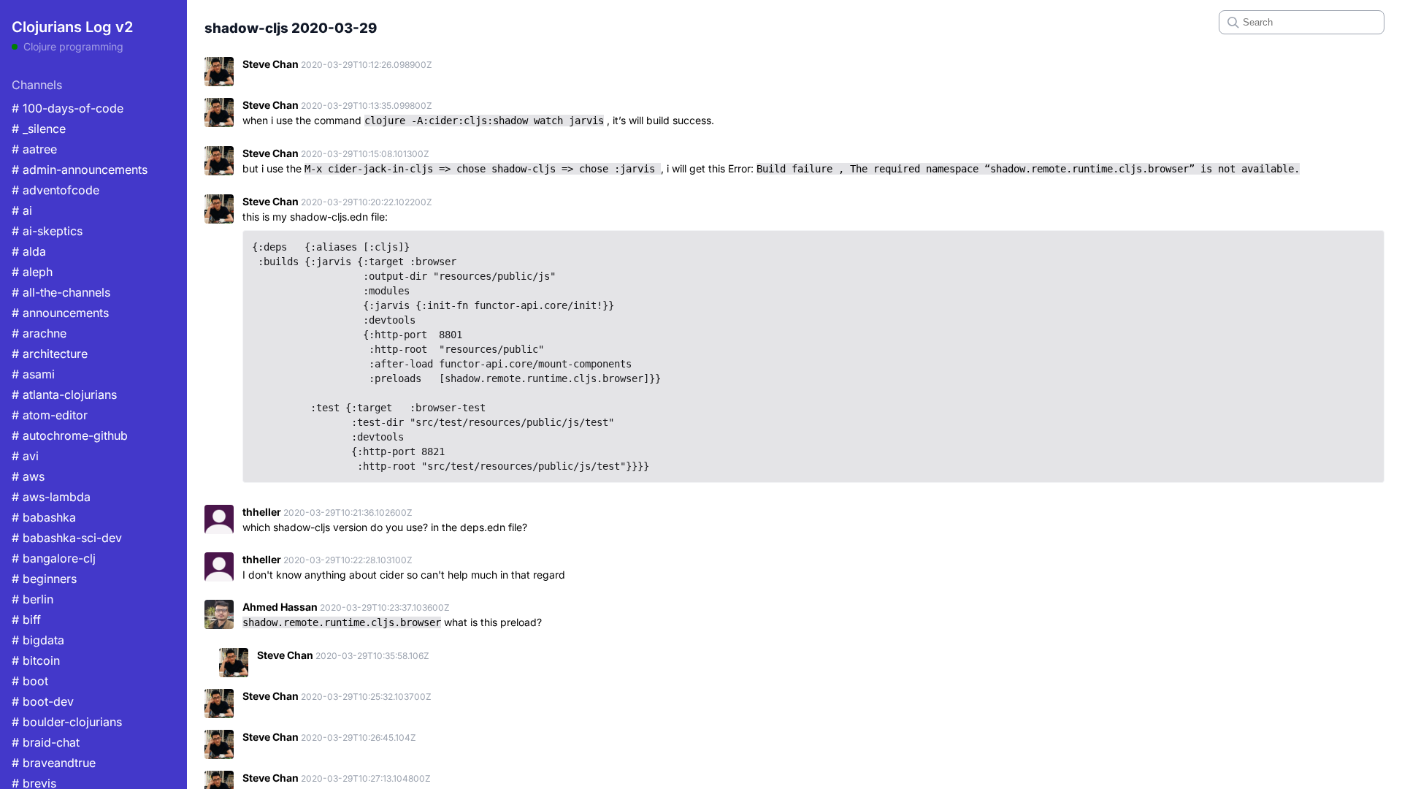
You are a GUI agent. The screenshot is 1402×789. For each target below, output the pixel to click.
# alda (29, 251)
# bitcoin (36, 660)
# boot (30, 681)
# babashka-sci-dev (67, 537)
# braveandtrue (54, 762)
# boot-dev (43, 701)
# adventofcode (55, 190)
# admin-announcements (80, 169)
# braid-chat (46, 742)
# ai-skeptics (47, 231)
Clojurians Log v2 (72, 27)
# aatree (34, 149)
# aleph (32, 271)
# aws (28, 476)
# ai (22, 210)
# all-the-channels (61, 292)
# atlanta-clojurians (64, 394)
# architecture (50, 353)
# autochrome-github (70, 435)
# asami (33, 374)
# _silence (39, 128)
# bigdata (38, 640)
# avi (25, 456)
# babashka (44, 517)
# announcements (60, 312)
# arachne (39, 333)
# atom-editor (50, 415)
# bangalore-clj (54, 558)
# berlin (32, 599)
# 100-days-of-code (67, 108)
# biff (26, 619)
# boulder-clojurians (67, 721)
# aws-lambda (51, 496)
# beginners (44, 578)
